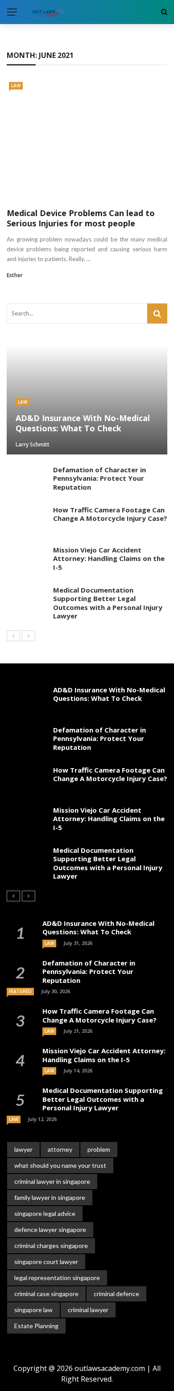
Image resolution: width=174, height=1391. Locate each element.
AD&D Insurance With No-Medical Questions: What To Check (109, 694)
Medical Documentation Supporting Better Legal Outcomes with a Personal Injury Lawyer (107, 603)
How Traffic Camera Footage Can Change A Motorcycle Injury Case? (110, 514)
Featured (20, 991)
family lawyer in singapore (49, 1197)
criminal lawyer (88, 1309)
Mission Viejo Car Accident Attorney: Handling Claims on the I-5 (109, 558)
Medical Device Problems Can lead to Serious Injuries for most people (81, 218)
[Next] (28, 635)
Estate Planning (36, 1326)
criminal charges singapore (51, 1245)
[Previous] (13, 635)
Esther (15, 275)
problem (98, 1149)
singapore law (33, 1309)
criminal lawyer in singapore (52, 1181)
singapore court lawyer (46, 1261)
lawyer (23, 1149)
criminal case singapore (46, 1293)
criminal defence (116, 1293)
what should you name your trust (60, 1165)
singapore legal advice (44, 1213)
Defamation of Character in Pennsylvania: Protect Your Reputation (99, 478)
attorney (60, 1149)
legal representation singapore (57, 1277)
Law (16, 85)
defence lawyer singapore (50, 1229)
